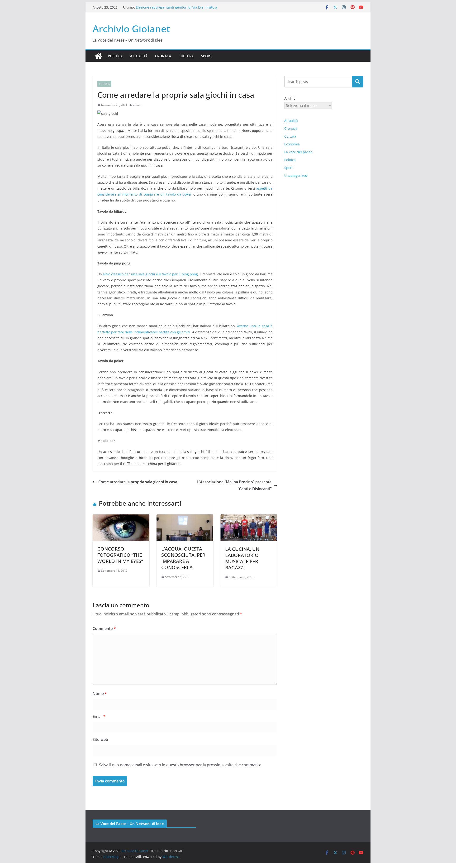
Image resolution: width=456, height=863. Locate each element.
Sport (206, 56)
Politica (115, 56)
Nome (100, 693)
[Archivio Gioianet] (98, 56)
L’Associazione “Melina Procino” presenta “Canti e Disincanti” (234, 485)
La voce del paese (298, 152)
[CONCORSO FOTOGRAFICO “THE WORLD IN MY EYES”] (121, 517)
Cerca (358, 81)
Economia (292, 144)
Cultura (186, 56)
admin (137, 105)
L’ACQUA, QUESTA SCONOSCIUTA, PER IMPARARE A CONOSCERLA (183, 558)
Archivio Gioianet (131, 28)
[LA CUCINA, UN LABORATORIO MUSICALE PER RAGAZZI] (248, 517)
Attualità (138, 56)
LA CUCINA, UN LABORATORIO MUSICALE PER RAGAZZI (242, 558)
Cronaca (163, 56)
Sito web (100, 739)
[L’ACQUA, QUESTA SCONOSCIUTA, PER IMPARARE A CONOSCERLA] (185, 517)
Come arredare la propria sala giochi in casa (137, 481)
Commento (104, 628)
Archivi (290, 98)
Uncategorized (295, 175)
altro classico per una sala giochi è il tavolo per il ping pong (150, 274)
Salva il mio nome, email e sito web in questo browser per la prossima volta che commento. (180, 764)
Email (99, 716)
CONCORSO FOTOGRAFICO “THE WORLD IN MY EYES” (120, 555)
